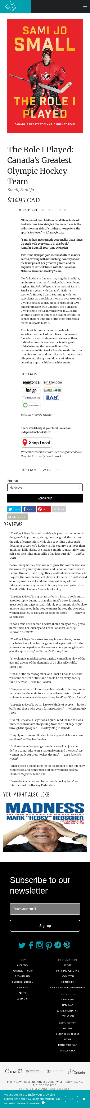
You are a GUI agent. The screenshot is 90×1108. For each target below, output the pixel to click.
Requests (67, 1028)
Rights (67, 1039)
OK (71, 1098)
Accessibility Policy (23, 971)
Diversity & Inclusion (22, 982)
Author (47, 210)
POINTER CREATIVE (38, 1089)
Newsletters (68, 976)
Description (27, 210)
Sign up (45, 926)
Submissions (67, 982)
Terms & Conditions (67, 1045)
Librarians (67, 1005)
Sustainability (22, 976)
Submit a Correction (67, 1011)
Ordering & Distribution (67, 1034)
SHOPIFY (66, 1089)
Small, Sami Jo (20, 189)
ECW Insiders (68, 1016)
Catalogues (67, 999)
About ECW (22, 965)
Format (12, 481)
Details (63, 210)
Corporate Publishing (67, 971)
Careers (22, 993)
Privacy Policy (67, 1051)
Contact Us (22, 999)
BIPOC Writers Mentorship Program (67, 987)
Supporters (22, 987)
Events (67, 965)
